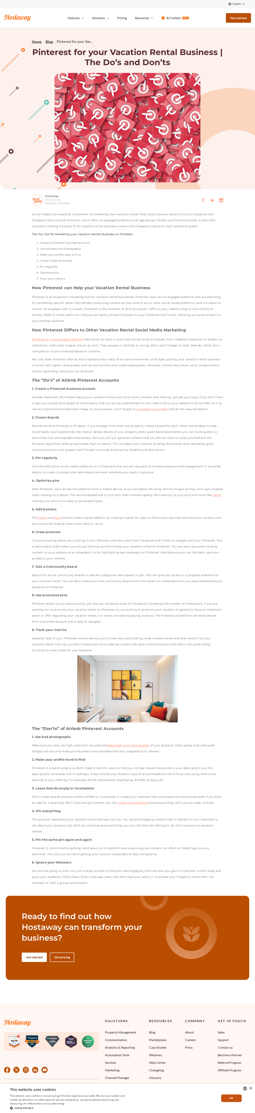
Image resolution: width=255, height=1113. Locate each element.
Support (223, 1040)
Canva (216, 495)
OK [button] (231, 1098)
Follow (42, 518)
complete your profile (152, 409)
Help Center (157, 1062)
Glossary (155, 1078)
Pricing (122, 18)
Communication (116, 1040)
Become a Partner (230, 1055)
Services (110, 1062)
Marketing (112, 1070)
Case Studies (158, 1047)
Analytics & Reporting (120, 1047)
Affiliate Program (229, 1070)
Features (74, 18)
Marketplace (157, 1040)
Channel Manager (117, 1078)
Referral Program (229, 1062)
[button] (68, 1108)
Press (189, 1047)
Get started (238, 18)
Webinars (155, 1055)
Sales (221, 1032)
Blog (152, 1032)
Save (57, 518)
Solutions (116, 1021)
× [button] (250, 1088)
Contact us (225, 1047)
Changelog (156, 1070)
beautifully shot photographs (128, 745)
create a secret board (133, 803)
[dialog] (127, 1098)
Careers (190, 1040)
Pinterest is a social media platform (57, 339)
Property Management (120, 1032)
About (189, 1032)
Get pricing (62, 957)
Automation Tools (117, 1055)
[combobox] (245, 1088)
